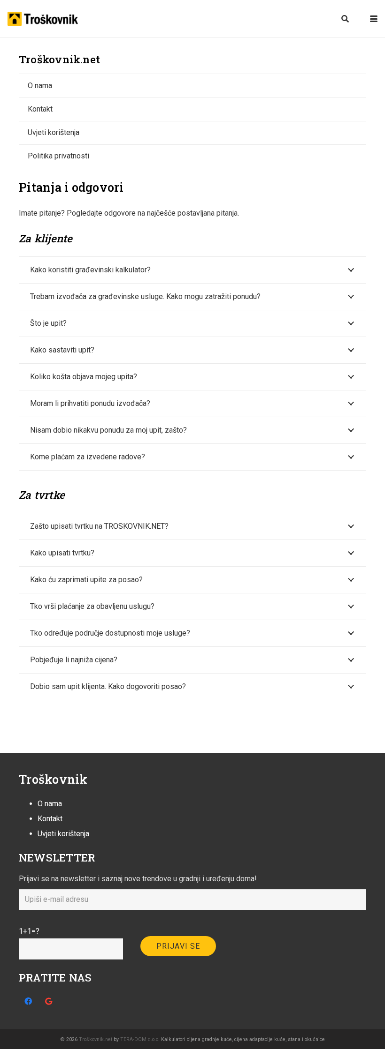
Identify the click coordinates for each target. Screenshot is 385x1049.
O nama (40, 85)
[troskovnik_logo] (43, 19)
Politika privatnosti (58, 155)
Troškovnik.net (95, 1039)
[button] (345, 18)
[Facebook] (28, 1001)
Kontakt (40, 109)
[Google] (48, 1001)
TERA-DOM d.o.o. (140, 1039)
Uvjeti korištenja (53, 132)
